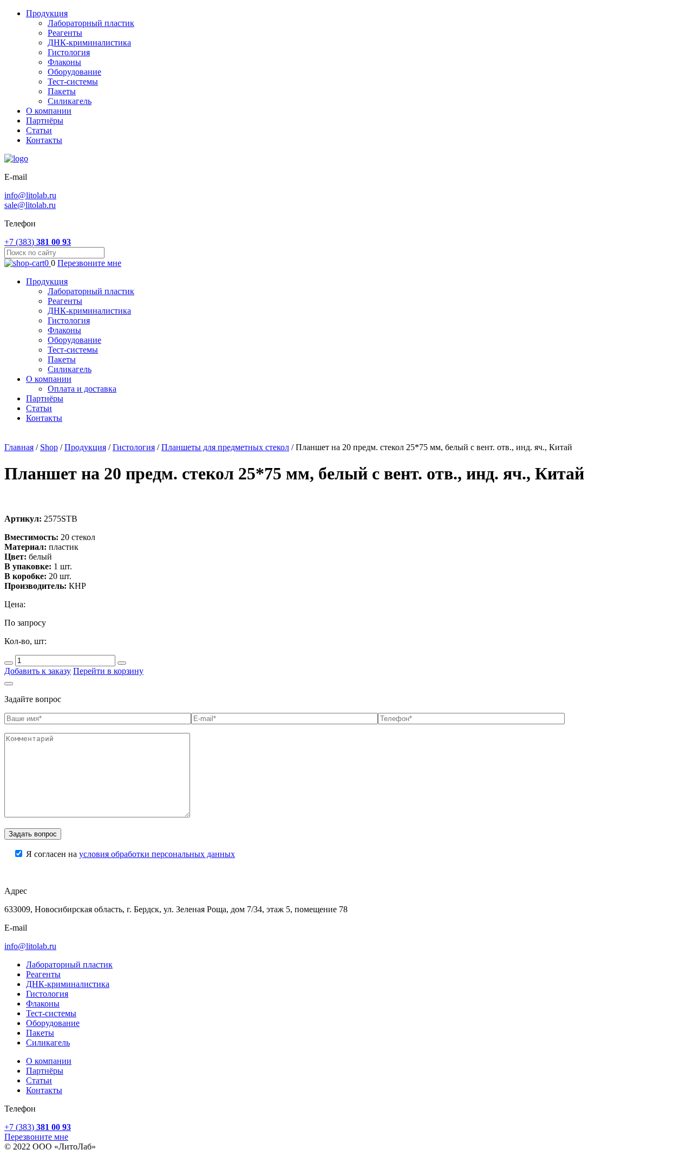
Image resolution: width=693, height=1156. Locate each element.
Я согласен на (130, 854)
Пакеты (62, 91)
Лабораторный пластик (91, 23)
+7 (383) (37, 241)
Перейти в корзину (108, 671)
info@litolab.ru (30, 195)
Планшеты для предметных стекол (225, 447)
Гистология (69, 52)
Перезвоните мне (89, 263)
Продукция (47, 13)
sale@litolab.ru (30, 205)
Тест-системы (73, 81)
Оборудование (74, 71)
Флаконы (64, 62)
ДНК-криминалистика (89, 42)
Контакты (44, 140)
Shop (49, 447)
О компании (48, 110)
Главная (19, 447)
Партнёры (44, 120)
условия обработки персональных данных (157, 854)
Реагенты (65, 32)
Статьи (39, 130)
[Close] (8, 683)
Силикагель (69, 101)
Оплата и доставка (82, 388)
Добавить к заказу (37, 671)
